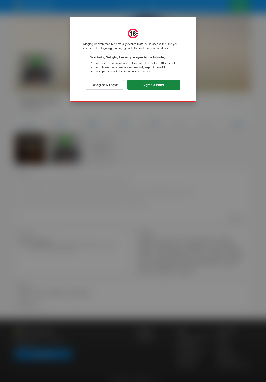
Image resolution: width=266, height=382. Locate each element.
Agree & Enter (153, 84)
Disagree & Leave (105, 84)
